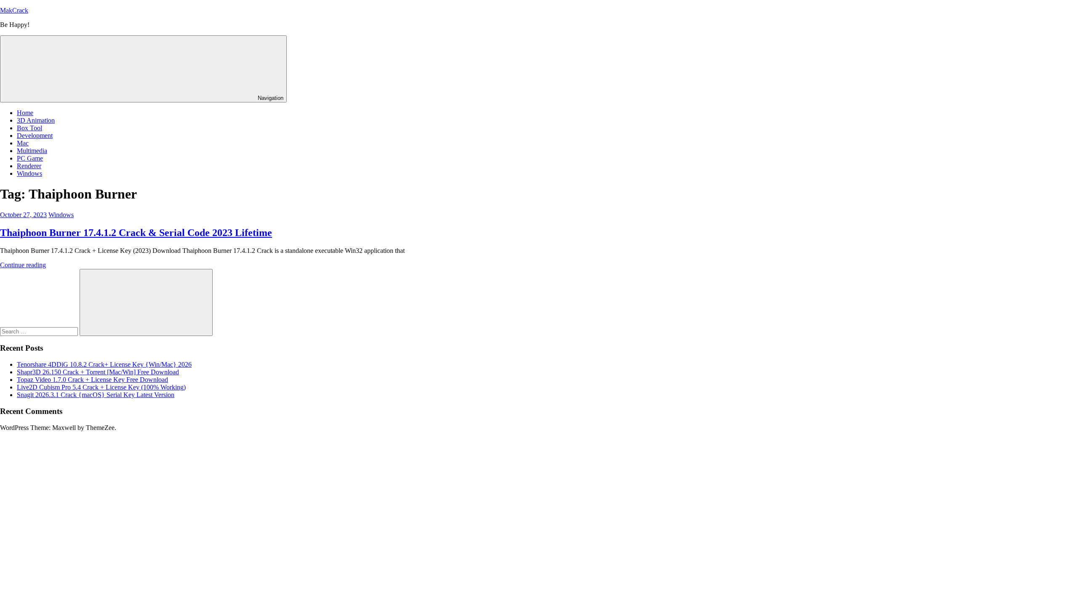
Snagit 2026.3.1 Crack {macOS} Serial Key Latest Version (95, 394)
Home (25, 112)
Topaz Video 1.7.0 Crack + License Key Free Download (92, 379)
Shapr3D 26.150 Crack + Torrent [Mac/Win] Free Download (98, 372)
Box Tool (29, 128)
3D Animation (36, 120)
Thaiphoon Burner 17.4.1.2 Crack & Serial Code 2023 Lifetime (136, 232)
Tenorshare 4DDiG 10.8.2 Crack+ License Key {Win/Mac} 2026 (104, 364)
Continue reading (23, 265)
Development (35, 135)
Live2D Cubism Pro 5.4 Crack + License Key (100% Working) (101, 387)
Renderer (29, 165)
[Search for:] (40, 331)
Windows (29, 173)
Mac (23, 143)
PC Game (30, 158)
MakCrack (14, 10)
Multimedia (32, 150)
